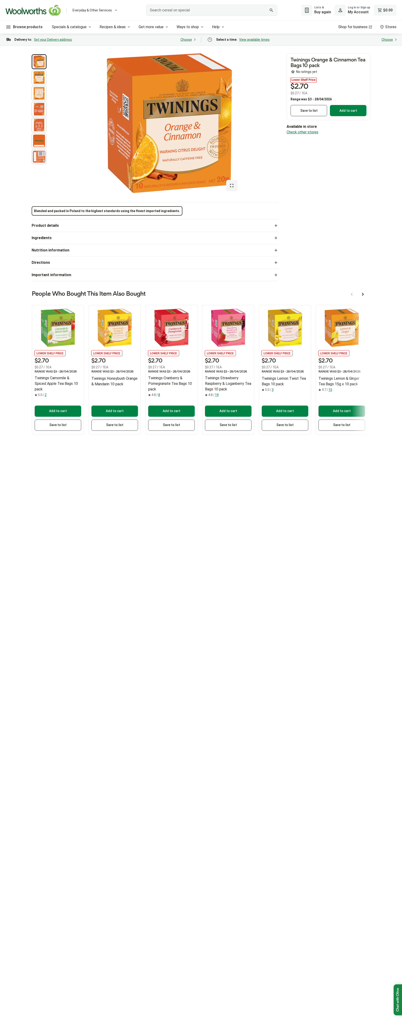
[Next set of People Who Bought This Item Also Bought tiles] (363, 294)
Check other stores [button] (302, 132)
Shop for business (353, 27)
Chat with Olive (398, 1000)
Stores (390, 27)
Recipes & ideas (113, 27)
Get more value (151, 27)
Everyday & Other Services (92, 10)
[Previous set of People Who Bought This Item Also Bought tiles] (351, 294)
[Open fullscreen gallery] (231, 185)
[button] (39, 61)
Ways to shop (188, 27)
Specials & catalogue (69, 27)
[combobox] (212, 10)
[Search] (271, 10)
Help (216, 27)
